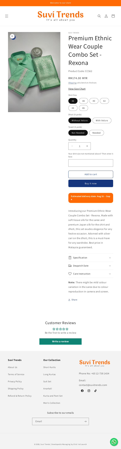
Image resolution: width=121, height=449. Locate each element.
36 (73, 100)
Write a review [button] (60, 341)
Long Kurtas (49, 374)
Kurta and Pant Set (53, 395)
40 (94, 100)
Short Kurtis (49, 367)
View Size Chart (77, 88)
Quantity (72, 139)
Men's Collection (51, 402)
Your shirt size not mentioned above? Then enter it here (90, 155)
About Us (12, 367)
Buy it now (91, 183)
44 (73, 108)
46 (83, 108)
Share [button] (74, 299)
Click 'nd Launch (80, 444)
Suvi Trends (45, 444)
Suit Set (47, 381)
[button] (6, 16)
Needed (96, 132)
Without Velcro (80, 120)
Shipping (72, 82)
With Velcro (102, 120)
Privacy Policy (15, 381)
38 (83, 100)
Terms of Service (16, 374)
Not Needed (78, 132)
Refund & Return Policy (19, 395)
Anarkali (47, 388)
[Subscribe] (85, 421)
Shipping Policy (15, 388)
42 (104, 100)
